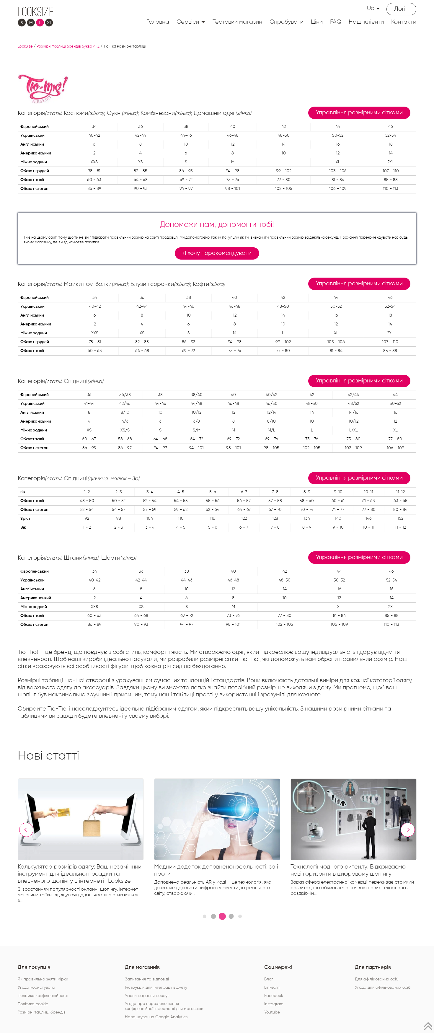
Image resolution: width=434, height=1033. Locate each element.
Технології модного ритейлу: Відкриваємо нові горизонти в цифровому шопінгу (348, 870)
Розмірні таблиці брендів (42, 1012)
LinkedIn (272, 987)
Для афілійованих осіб (376, 979)
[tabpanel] (86, 842)
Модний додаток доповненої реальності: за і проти (216, 870)
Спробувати (287, 22)
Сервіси (188, 22)
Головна (157, 22)
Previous (26, 830)
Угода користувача (36, 987)
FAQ (335, 22)
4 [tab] (231, 916)
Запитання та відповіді (147, 979)
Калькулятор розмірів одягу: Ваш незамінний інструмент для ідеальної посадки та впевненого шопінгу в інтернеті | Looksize (79, 874)
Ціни (317, 22)
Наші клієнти (366, 22)
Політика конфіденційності (43, 996)
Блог (268, 979)
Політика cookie (33, 1004)
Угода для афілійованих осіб (382, 987)
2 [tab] (213, 916)
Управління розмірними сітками (359, 113)
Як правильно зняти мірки (43, 979)
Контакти (403, 22)
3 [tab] (222, 916)
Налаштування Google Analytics (156, 1017)
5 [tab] (240, 916)
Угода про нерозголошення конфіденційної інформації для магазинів (164, 1006)
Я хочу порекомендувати (217, 253)
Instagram (273, 1004)
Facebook (273, 996)
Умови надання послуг (147, 996)
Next (408, 830)
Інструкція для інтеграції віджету (156, 987)
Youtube (272, 1012)
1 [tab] (204, 916)
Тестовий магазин (237, 22)
